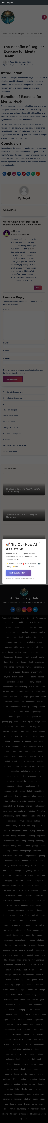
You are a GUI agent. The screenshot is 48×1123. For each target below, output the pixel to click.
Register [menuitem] (10, 2)
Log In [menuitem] (3, 2)
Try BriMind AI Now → (18, 573)
